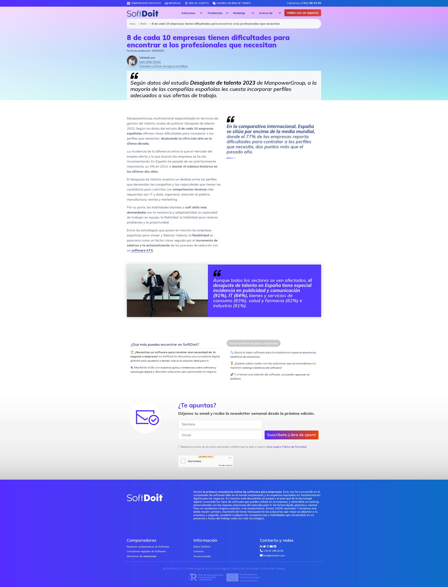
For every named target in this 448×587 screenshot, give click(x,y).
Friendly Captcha (225, 465)
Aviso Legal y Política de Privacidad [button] (286, 446)
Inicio (132, 23)
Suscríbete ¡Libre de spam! (291, 434)
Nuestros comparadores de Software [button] (148, 546)
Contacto (198, 551)
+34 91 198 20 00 (273, 550)
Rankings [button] (239, 13)
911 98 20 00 (312, 3)
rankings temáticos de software (261, 367)
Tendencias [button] (214, 13)
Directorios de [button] (141, 556)
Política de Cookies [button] (272, 568)
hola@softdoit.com (274, 555)
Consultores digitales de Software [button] (146, 551)
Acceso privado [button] (202, 556)
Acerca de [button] (265, 13)
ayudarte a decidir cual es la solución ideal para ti (178, 360)
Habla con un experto (302, 13)
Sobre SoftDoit (201, 546)
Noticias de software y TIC (143, 23)
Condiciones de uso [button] (197, 568)
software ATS (142, 250)
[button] (191, 13)
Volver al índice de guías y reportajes (253, 343)
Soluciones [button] (188, 13)
